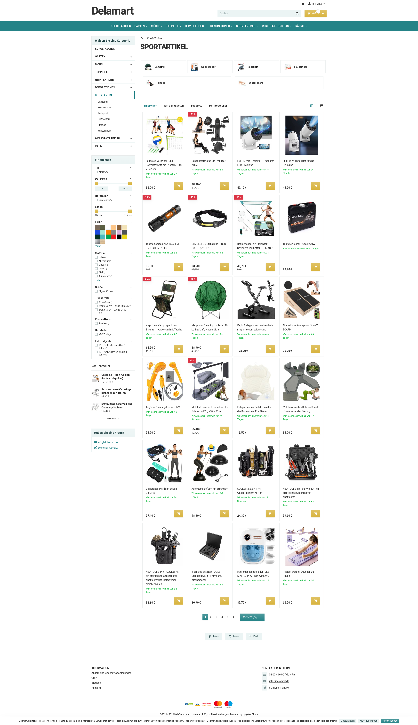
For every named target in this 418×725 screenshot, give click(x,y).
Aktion (103, 172)
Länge (99, 206)
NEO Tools (105, 334)
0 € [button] (315, 13)
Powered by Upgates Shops (244, 714)
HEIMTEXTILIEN (194, 26)
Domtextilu (105, 200)
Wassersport (105, 107)
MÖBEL (155, 26)
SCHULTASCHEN (121, 26)
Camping (103, 101)
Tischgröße (102, 298)
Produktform (103, 319)
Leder (103, 268)
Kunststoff (105, 276)
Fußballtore (104, 119)
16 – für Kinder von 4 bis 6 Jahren (112, 346)
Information (100, 668)
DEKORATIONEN (220, 26)
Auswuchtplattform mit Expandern (210, 488)
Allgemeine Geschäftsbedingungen (111, 672)
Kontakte (96, 687)
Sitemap (197, 714)
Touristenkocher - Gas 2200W (299, 243)
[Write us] (264, 688)
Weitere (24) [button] (250, 617)
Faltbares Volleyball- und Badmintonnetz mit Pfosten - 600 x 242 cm (164, 165)
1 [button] (206, 617)
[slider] (96, 183)
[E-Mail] (303, 4)
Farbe (98, 222)
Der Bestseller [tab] (218, 105)
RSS (204, 714)
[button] (323, 13)
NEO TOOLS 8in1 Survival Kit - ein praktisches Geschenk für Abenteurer (301, 492)
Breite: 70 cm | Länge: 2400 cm (112, 311)
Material (100, 253)
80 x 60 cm (105, 302)
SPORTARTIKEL (246, 27)
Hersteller (101, 195)
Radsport (103, 113)
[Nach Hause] (141, 38)
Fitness (102, 124)
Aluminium (105, 261)
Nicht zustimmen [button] (369, 720)
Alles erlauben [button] (390, 720)
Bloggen (96, 682)
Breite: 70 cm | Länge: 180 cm (115, 306)
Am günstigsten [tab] (174, 105)
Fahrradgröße (103, 341)
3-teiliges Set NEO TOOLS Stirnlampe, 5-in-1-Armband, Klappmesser (207, 576)
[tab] (312, 105)
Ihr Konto (317, 3)
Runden (104, 323)
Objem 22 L (106, 291)
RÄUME (299, 26)
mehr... (98, 246)
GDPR (94, 677)
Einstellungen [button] (348, 720)
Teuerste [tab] (196, 105)
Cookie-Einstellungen (218, 714)
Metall (104, 264)
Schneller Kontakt (108, 447)
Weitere (111, 418)
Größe (99, 287)
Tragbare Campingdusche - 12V (163, 407)
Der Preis (101, 178)
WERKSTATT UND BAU (275, 26)
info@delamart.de (108, 442)
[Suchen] (297, 13)
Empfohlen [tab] (150, 105)
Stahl (102, 272)
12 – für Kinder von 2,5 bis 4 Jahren (113, 353)
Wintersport (104, 130)
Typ (97, 167)
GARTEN (139, 26)
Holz (102, 257)
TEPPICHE (172, 26)
